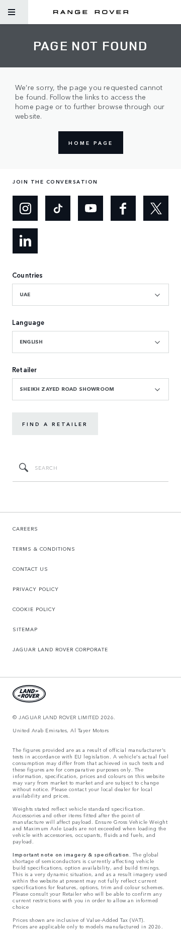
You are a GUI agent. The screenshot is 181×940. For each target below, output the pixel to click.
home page (90, 142)
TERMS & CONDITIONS (44, 548)
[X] (155, 208)
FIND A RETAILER (55, 424)
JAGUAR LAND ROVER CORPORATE (60, 649)
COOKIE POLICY (34, 609)
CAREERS (25, 528)
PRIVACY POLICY (36, 588)
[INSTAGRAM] (25, 208)
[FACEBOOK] (123, 208)
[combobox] (90, 295)
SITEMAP (25, 629)
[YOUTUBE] (90, 208)
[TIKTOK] (57, 208)
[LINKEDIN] (25, 240)
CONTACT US (30, 568)
